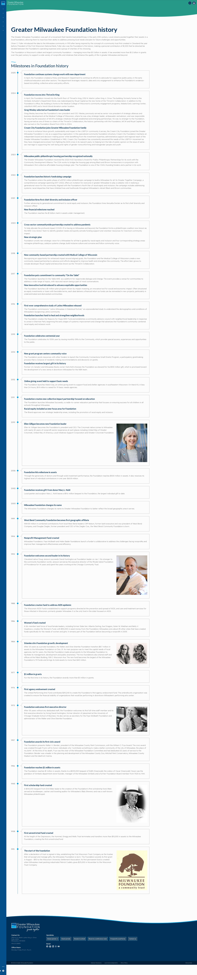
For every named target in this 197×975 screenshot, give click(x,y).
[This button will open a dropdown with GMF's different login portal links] (194, 3)
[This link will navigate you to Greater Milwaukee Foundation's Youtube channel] (59, 947)
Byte (191, 963)
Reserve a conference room (98, 939)
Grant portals (65, 939)
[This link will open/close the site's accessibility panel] (3, 970)
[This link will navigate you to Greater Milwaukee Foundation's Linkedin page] (53, 947)
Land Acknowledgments (111, 963)
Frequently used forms (118, 939)
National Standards (96, 963)
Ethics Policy (124, 963)
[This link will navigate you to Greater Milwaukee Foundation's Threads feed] (56, 947)
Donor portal (51, 939)
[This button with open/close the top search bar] (189, 3)
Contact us (132, 939)
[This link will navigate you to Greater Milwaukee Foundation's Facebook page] (47, 947)
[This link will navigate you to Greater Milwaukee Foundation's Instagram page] (50, 947)
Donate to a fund (79, 939)
